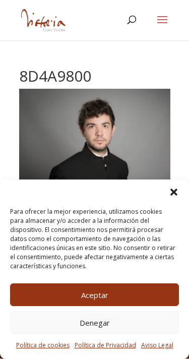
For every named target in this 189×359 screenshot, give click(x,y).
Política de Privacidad (105, 345)
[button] (174, 192)
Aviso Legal (157, 345)
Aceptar (94, 295)
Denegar (95, 323)
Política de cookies (43, 345)
